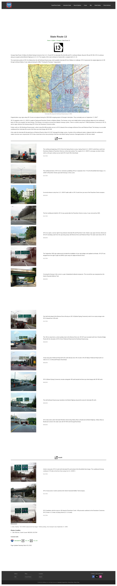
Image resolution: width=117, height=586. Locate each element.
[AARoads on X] (97, 576)
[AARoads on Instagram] (100, 576)
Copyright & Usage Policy (62, 582)
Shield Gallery (98, 5)
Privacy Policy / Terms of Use (73, 582)
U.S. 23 (35, 540)
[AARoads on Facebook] (93, 576)
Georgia (59, 40)
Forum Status (28, 577)
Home (48, 40)
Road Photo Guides (56, 5)
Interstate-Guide (67, 5)
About (15, 573)
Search (40, 577)
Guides (53, 40)
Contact (41, 573)
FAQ (15, 577)
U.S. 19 (27, 540)
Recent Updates (77, 5)
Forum (85, 5)
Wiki (91, 5)
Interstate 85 (17, 540)
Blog (26, 573)
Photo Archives (107, 5)
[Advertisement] (58, 23)
